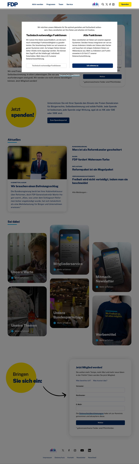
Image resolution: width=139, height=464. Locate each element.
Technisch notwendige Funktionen (46, 66)
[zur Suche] (103, 4)
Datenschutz (64, 75)
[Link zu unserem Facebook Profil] (110, 4)
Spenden (125, 4)
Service (70, 4)
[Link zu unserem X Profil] (107, 4)
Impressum (75, 75)
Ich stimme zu (92, 66)
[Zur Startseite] (13, 4)
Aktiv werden (37, 4)
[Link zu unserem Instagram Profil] (113, 4)
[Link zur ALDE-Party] (95, 4)
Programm (50, 4)
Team (61, 4)
